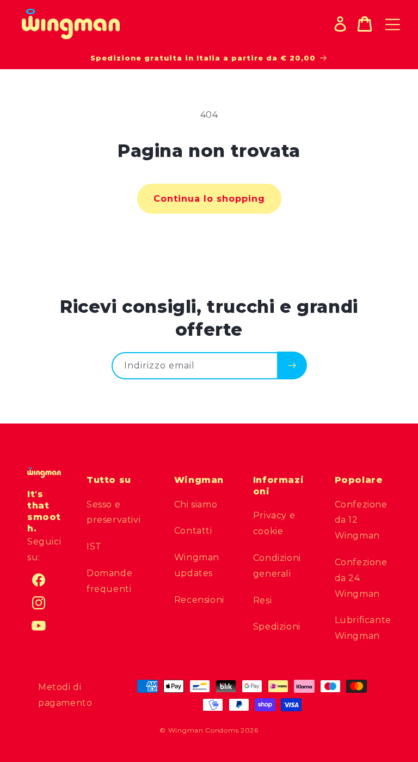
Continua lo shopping (209, 198)
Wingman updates (196, 565)
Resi (262, 600)
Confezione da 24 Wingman (361, 578)
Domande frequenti (109, 581)
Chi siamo (195, 504)
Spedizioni (276, 626)
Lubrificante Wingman (363, 628)
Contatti (193, 530)
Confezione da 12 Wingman (361, 520)
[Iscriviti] (292, 365)
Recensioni (199, 600)
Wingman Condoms (203, 730)
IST (94, 546)
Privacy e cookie (274, 523)
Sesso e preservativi (113, 512)
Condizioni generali (277, 566)
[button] (364, 24)
